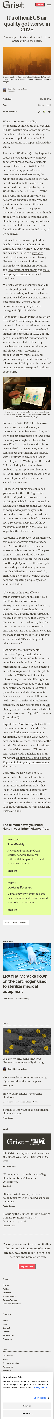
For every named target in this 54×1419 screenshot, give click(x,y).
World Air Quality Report (32, 153)
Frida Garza (8, 1118)
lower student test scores (22, 269)
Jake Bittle (7, 1186)
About (5, 1320)
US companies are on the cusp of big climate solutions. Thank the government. (24, 1178)
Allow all (27, 1406)
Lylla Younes (8, 998)
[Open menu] (49, 4)
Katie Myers (8, 1086)
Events (6, 1359)
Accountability (22, 998)
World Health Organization (19, 191)
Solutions (7, 1292)
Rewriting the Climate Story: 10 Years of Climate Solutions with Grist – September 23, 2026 (26, 1217)
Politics (6, 1289)
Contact (6, 1328)
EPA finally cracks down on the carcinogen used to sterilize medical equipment (25, 983)
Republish (7, 1370)
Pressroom (7, 1339)
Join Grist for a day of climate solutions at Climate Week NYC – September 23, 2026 (26, 1157)
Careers (6, 1331)
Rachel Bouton (9, 1166)
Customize (25, 1413)
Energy (6, 1285)
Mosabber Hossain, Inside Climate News (20, 1102)
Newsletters (8, 1356)
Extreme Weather (10, 1300)
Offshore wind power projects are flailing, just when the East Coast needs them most (26, 1198)
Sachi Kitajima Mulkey (17, 89)
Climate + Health (44, 105)
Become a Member (11, 1363)
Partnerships (8, 1335)
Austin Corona (9, 1206)
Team (5, 1324)
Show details (40, 1398)
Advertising (8, 1367)
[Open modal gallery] (27, 393)
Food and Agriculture (12, 1304)
